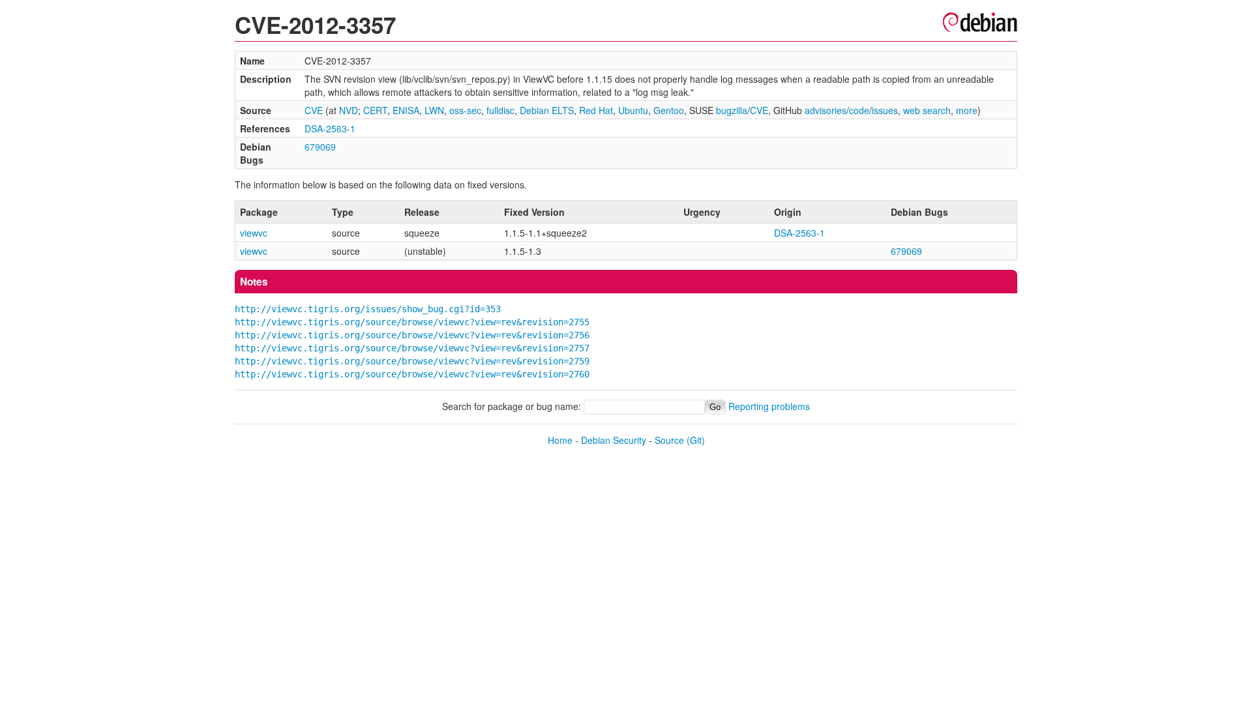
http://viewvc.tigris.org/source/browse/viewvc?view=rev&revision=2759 (412, 361)
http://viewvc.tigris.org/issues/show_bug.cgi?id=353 (368, 309)
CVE (314, 110)
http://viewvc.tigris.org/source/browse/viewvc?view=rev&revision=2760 (412, 374)
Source (669, 440)
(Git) (696, 440)
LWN (434, 110)
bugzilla (731, 110)
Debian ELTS (547, 110)
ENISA (406, 110)
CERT (375, 110)
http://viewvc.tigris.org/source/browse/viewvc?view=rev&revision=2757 (412, 348)
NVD (348, 110)
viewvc (253, 232)
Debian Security (613, 440)
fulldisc (500, 110)
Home (560, 440)
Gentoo (668, 110)
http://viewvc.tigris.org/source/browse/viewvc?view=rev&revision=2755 (412, 322)
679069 (320, 146)
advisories (825, 110)
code (859, 110)
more (966, 110)
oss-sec (465, 110)
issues (885, 110)
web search (927, 110)
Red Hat (596, 110)
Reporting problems (769, 406)
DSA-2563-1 (330, 128)
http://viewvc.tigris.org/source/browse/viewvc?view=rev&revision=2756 (412, 335)
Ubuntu (633, 110)
